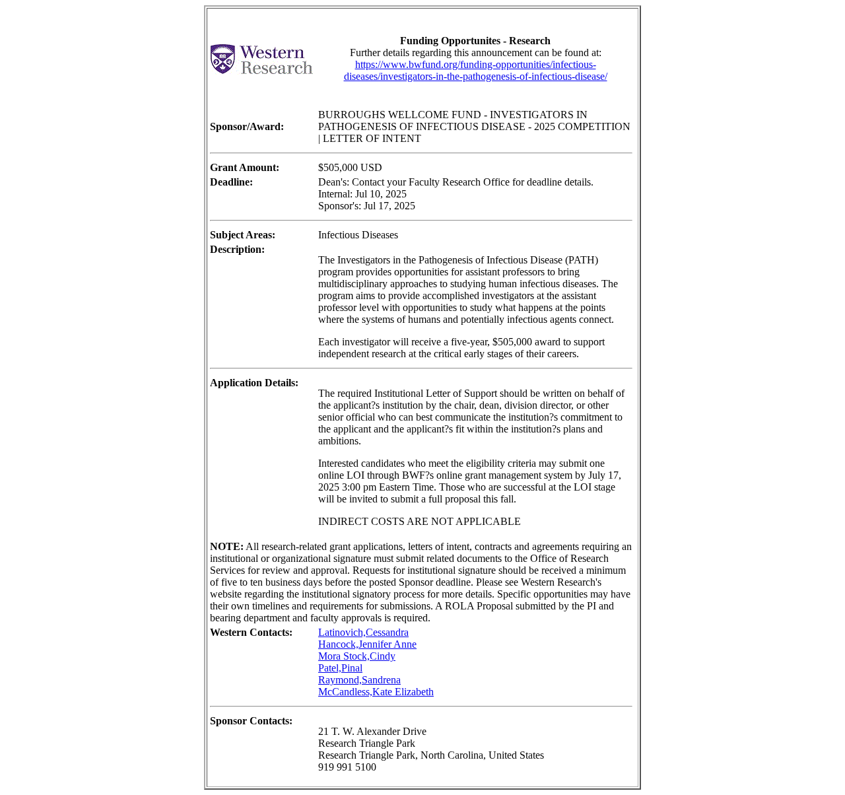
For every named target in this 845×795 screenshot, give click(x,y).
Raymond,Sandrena (359, 679)
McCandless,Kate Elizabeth (376, 691)
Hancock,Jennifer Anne (367, 644)
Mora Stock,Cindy (356, 656)
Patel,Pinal (340, 668)
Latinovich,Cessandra (363, 632)
